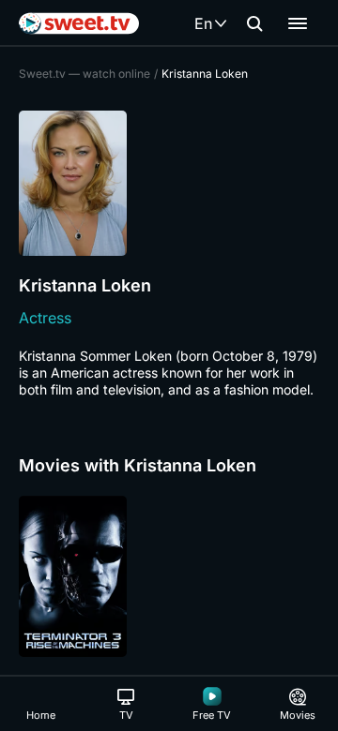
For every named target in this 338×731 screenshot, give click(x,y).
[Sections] (297, 23)
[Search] (254, 23)
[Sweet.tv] (79, 23)
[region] (169, 576)
